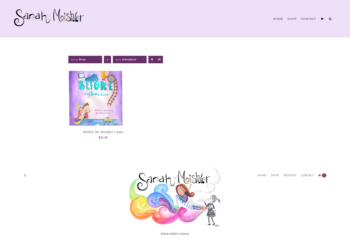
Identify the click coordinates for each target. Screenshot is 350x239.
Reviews (289, 175)
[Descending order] (107, 59)
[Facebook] (25, 175)
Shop (275, 175)
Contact (307, 175)
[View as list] (159, 59)
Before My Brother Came (103, 132)
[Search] (330, 19)
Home (262, 175)
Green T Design (179, 233)
